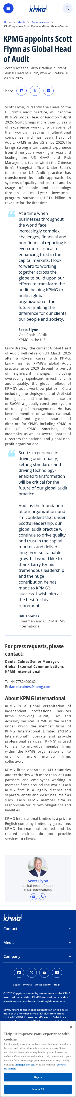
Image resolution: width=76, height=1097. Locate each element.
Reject (38, 1077)
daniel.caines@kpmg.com (30, 686)
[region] (38, 1059)
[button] (33, 896)
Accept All (38, 1089)
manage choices (24, 1064)
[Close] (71, 1027)
